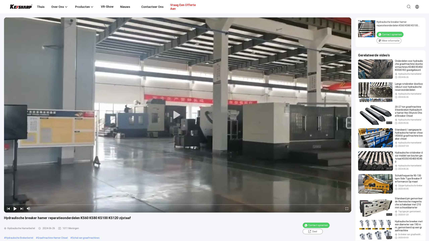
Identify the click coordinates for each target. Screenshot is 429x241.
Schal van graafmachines (86, 237)
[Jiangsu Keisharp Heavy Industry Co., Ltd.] (21, 6)
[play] (177, 115)
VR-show (107, 6)
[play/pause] (15, 208)
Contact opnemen (318, 225)
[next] (21, 208)
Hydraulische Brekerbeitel (19, 237)
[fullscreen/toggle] (347, 208)
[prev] (8, 208)
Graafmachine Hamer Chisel (53, 237)
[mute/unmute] (28, 208)
